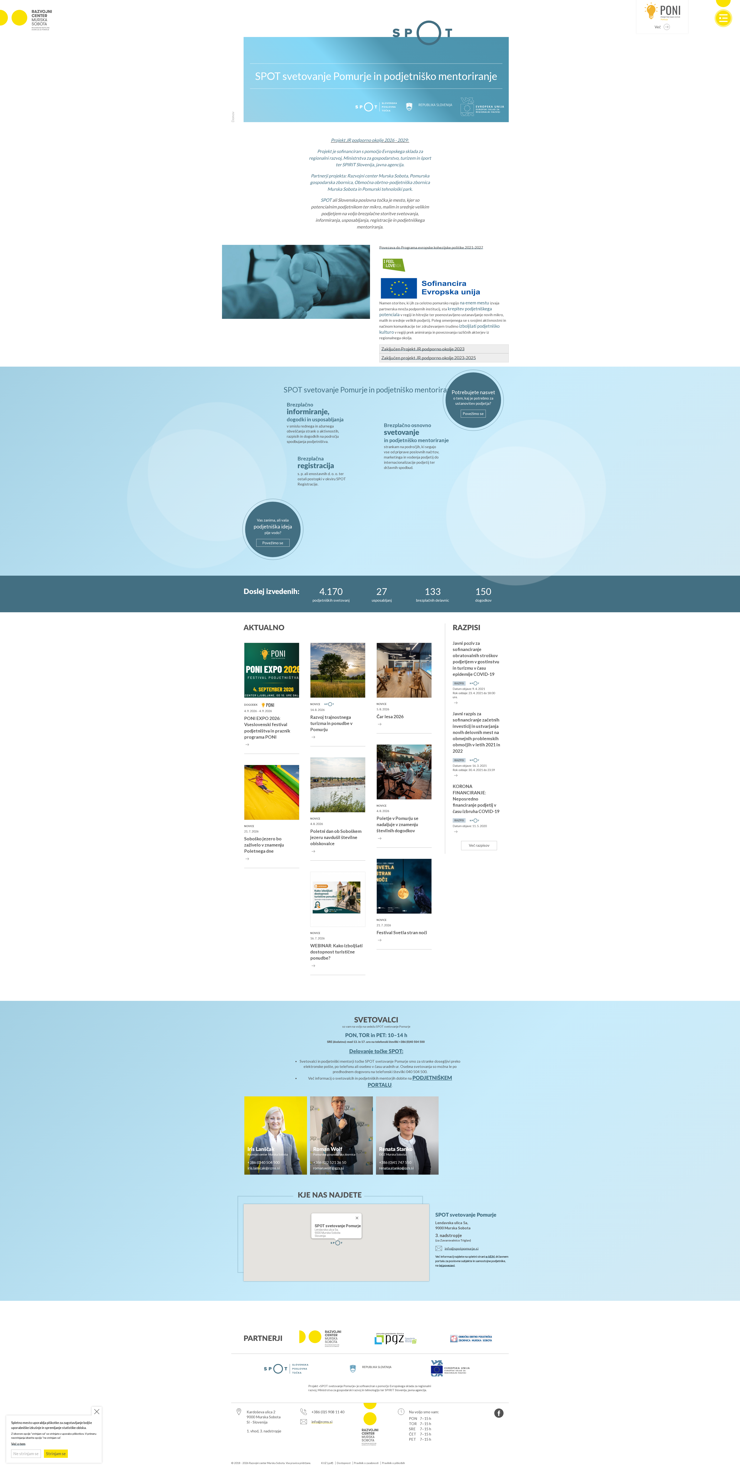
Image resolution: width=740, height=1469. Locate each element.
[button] (336, 1243)
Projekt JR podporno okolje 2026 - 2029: (370, 140)
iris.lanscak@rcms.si (263, 1168)
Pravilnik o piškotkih (393, 1463)
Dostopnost (344, 1463)
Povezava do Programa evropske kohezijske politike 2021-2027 (431, 247)
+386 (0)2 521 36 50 (329, 1162)
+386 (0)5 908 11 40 (327, 1412)
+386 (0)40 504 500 (412, 1042)
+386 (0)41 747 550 (395, 1162)
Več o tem (18, 1444)
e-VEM (490, 1256)
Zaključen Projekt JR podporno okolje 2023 (422, 349)
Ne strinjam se (26, 1453)
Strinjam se (56, 1453)
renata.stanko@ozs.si (396, 1168)
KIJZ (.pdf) (327, 1463)
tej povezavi (447, 1265)
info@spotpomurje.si (461, 1248)
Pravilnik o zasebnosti (366, 1463)
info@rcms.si (321, 1421)
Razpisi (466, 628)
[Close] (357, 1218)
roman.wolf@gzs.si (328, 1168)
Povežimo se (473, 413)
